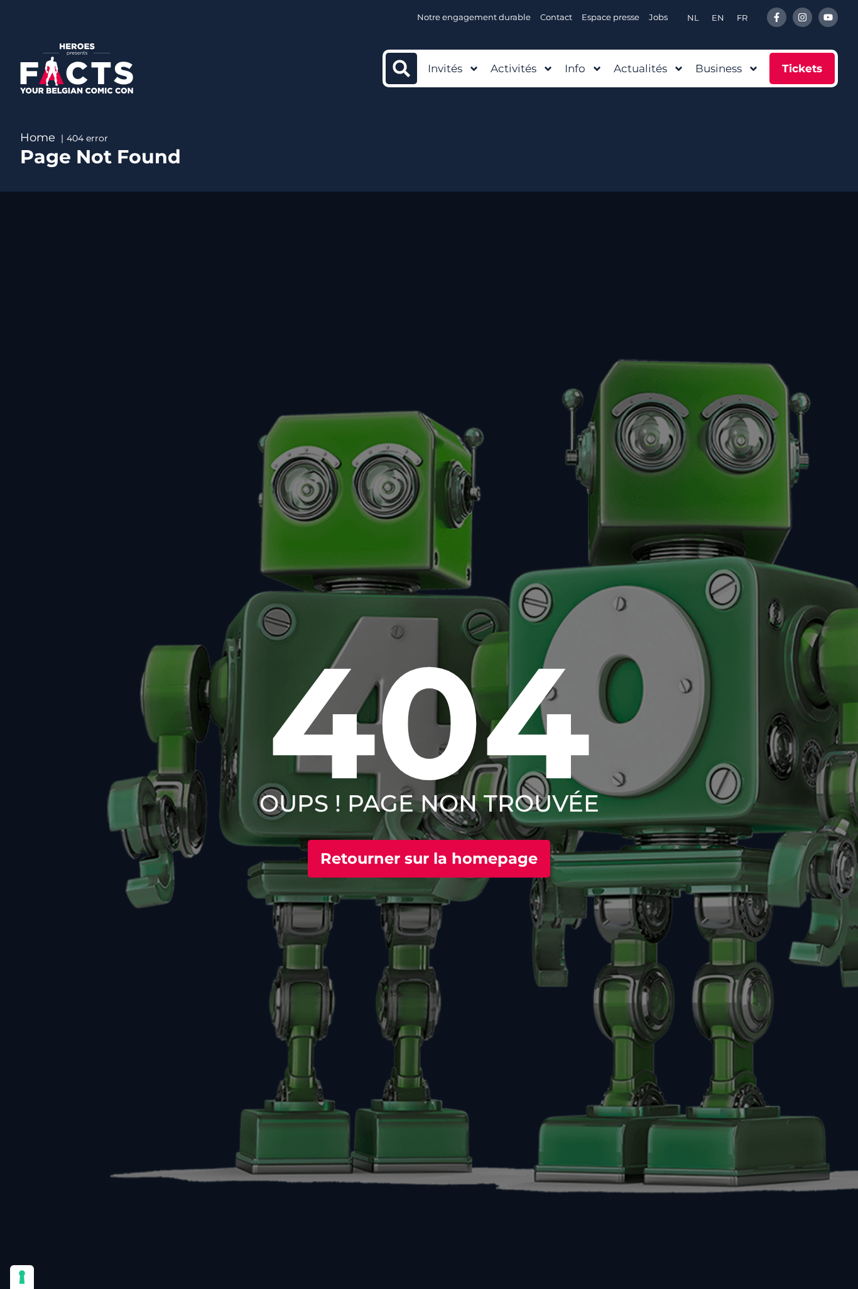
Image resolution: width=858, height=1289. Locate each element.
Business (718, 68)
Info (575, 68)
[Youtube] (828, 17)
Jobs (658, 17)
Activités (513, 68)
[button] (401, 68)
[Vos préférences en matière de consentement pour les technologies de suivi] (22, 1277)
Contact (556, 17)
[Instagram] (802, 17)
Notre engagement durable (474, 17)
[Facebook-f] (776, 17)
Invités (445, 68)
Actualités (640, 68)
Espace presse (610, 17)
